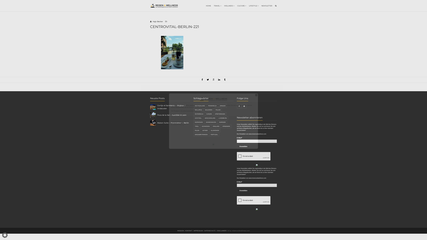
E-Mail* (173, 115)
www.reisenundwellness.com (192, 111)
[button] (5, 235)
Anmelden (178, 123)
